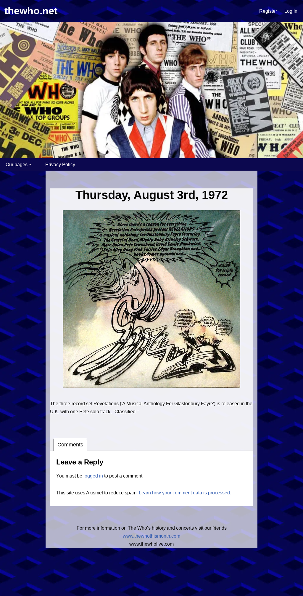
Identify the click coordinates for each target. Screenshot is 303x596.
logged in (93, 475)
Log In (290, 11)
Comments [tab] (70, 445)
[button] (30, 164)
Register (268, 11)
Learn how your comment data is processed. (185, 492)
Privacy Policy (60, 164)
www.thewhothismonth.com (151, 536)
